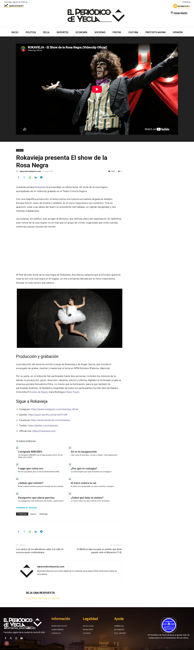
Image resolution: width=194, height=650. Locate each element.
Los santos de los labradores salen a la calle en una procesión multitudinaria (40, 551)
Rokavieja (40, 187)
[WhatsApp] (30, 177)
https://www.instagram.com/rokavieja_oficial (54, 409)
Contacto (186, 2)
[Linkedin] (35, 177)
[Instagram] (16, 638)
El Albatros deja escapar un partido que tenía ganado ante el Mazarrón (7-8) (99, 551)
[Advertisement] (69, 253)
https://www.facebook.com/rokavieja (50, 420)
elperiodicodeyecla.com (30, 171)
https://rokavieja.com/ (44, 431)
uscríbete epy (183, 6)
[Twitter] (24, 177)
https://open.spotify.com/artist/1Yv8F (48, 414)
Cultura (20, 150)
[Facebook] (18, 177)
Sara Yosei (73, 392)
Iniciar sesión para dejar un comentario (43, 598)
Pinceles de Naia (37, 392)
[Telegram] (41, 177)
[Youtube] (21, 638)
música (33, 514)
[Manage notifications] (6, 643)
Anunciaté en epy (16, 6)
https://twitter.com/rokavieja (43, 425)
